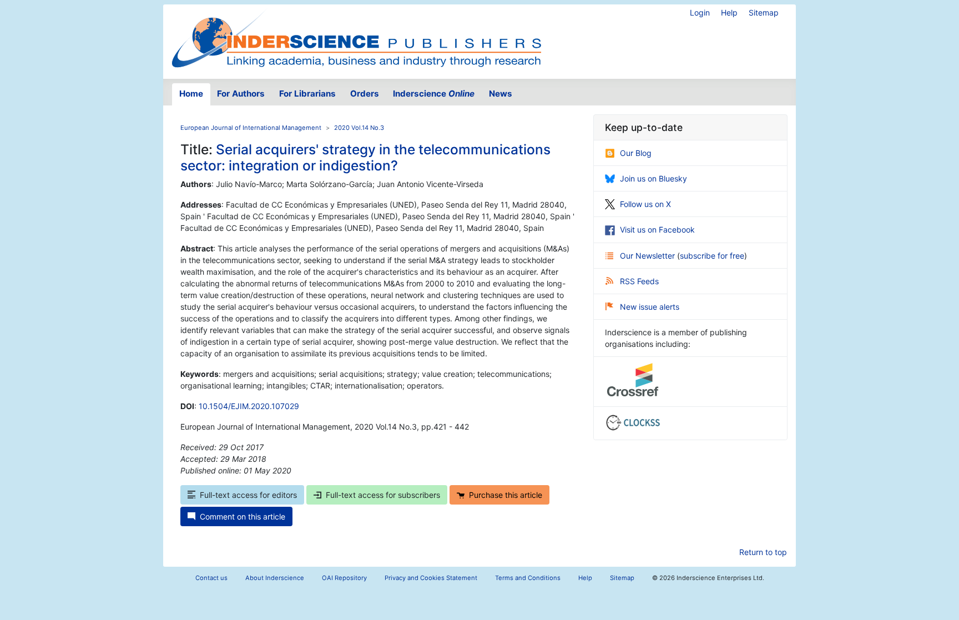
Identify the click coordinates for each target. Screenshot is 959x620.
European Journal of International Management (250, 128)
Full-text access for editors (248, 495)
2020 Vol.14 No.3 (359, 128)
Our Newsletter (648, 255)
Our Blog (636, 153)
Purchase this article (505, 495)
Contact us (211, 578)
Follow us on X (645, 204)
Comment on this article (242, 516)
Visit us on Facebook (657, 229)
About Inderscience (274, 578)
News (500, 93)
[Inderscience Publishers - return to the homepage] (356, 37)
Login (700, 12)
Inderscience (434, 93)
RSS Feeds (639, 281)
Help (729, 12)
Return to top (763, 552)
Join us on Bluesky (653, 178)
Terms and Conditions (528, 578)
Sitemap (764, 12)
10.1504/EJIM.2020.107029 (249, 406)
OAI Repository (344, 578)
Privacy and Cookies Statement (431, 578)
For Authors (241, 93)
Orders (364, 93)
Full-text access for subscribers (383, 495)
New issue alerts (649, 306)
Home (191, 93)
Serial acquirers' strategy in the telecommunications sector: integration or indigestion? (365, 157)
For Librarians (307, 93)
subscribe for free (712, 255)
